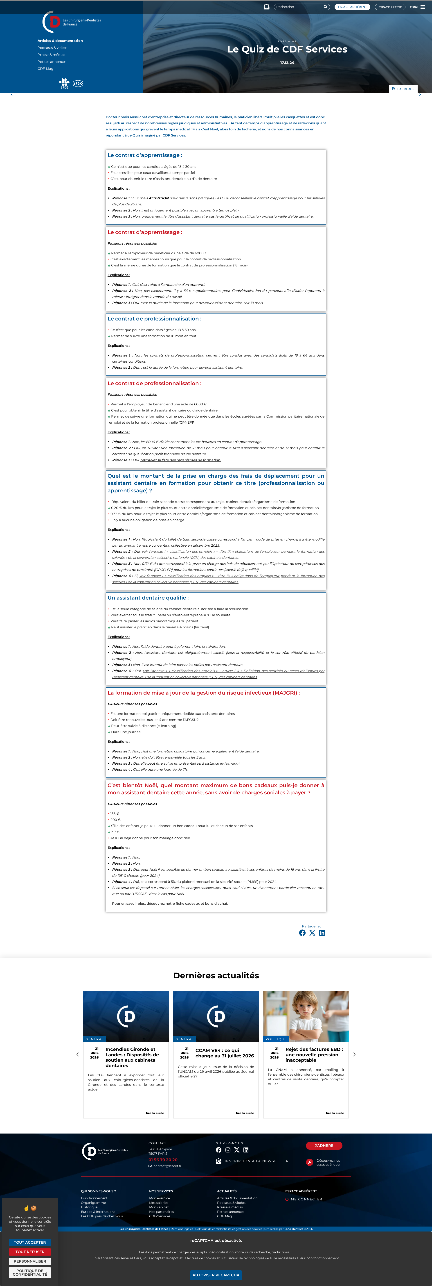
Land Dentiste (293, 1229)
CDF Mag (45, 68)
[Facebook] (219, 1150)
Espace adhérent (352, 7)
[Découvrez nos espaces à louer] (309, 1162)
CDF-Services (159, 1216)
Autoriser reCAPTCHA (216, 1275)
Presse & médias (51, 54)
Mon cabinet (159, 1207)
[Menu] (422, 7)
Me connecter (306, 1199)
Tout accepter (30, 1242)
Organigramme (93, 1203)
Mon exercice (159, 1198)
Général (95, 1039)
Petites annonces (52, 61)
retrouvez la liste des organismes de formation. (180, 460)
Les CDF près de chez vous (102, 1216)
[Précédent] (113, 95)
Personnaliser (30, 1261)
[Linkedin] (246, 1150)
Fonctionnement (94, 1198)
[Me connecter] (287, 1199)
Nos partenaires (161, 1212)
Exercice (287, 40)
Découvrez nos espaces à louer (329, 1162)
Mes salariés (158, 1203)
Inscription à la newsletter (257, 1161)
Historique (89, 1207)
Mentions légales (182, 1229)
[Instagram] (228, 1150)
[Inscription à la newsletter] (218, 1161)
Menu (414, 6)
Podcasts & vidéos (52, 47)
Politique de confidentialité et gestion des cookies (228, 1229)
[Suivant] (318, 95)
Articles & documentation (60, 41)
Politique (276, 1039)
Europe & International (98, 1212)
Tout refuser (30, 1252)
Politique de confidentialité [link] (30, 1273)
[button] (403, 89)
